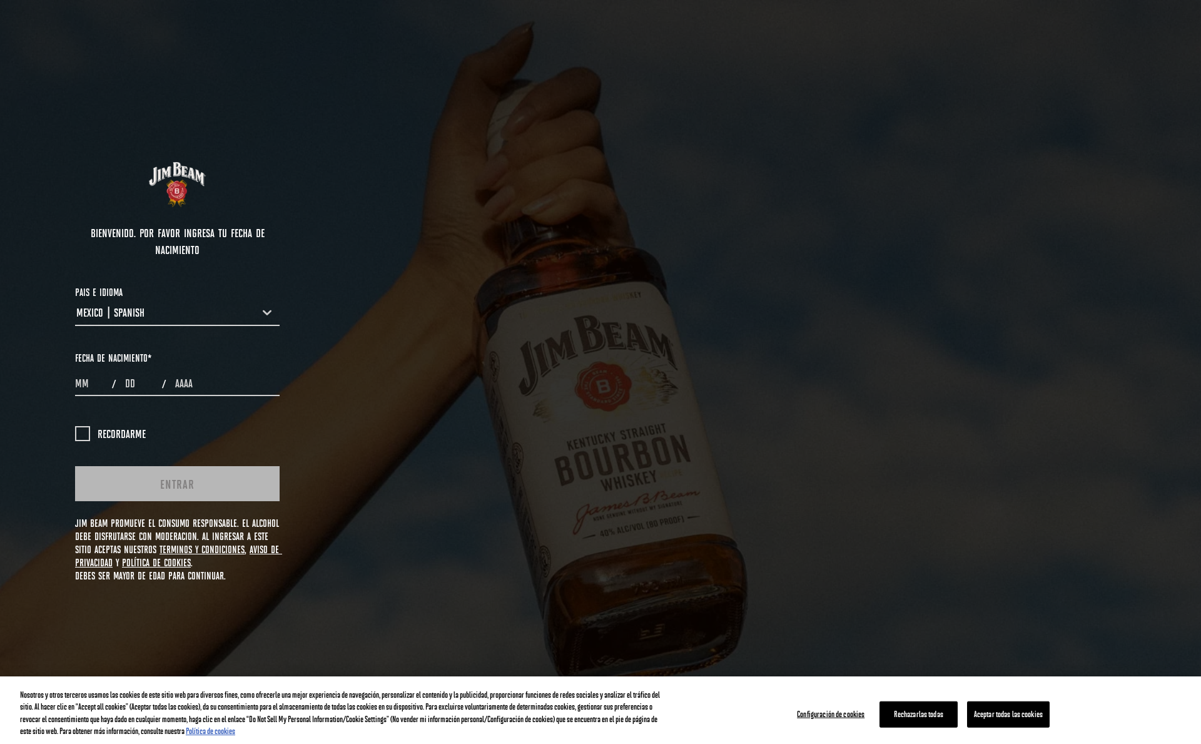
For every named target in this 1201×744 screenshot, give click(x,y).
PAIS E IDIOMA (99, 292)
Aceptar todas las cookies (1008, 714)
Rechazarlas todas (918, 714)
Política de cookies (210, 731)
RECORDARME (122, 434)
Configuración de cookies (830, 714)
